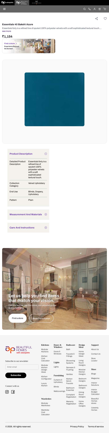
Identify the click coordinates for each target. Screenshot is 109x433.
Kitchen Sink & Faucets (69, 381)
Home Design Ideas (82, 354)
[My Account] (94, 8)
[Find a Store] (99, 8)
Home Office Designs (82, 403)
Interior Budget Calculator (95, 392)
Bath (68, 349)
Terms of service (96, 426)
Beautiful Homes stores (95, 401)
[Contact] (89, 8)
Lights (56, 367)
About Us (95, 349)
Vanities (69, 374)
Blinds (56, 387)
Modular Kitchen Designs (82, 372)
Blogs (93, 374)
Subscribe (16, 375)
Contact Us (95, 354)
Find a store (9, 44)
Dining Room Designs (82, 394)
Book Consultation (41, 318)
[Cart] (104, 8)
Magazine (95, 378)
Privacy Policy (77, 426)
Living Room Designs (82, 363)
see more (6, 31)
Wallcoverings (59, 391)
